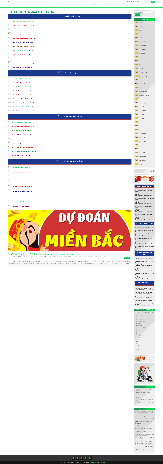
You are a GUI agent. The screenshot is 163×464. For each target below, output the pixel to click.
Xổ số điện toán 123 (143, 76)
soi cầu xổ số (149, 444)
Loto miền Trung (142, 145)
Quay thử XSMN (142, 152)
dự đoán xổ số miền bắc (141, 425)
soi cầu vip (144, 444)
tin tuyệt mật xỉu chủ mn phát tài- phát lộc (22, 122)
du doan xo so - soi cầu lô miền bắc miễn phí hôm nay (23, 261)
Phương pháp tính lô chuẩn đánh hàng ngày (144, 428)
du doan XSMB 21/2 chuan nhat (75, 261)
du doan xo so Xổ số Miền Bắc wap (145, 421)
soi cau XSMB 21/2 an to (56, 263)
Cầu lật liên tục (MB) (143, 87)
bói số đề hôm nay (137, 411)
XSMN (83, 4)
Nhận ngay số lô (57, 4)
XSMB (78, 4)
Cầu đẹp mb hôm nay (102, 2)
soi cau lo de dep (145, 430)
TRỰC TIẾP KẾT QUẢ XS (69, 4)
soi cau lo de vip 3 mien (138, 434)
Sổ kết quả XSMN (142, 41)
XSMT (88, 4)
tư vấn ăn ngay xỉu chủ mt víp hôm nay (21, 167)
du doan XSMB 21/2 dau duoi (101, 261)
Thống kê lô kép (142, 110)
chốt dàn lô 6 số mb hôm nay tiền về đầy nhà (22, 78)
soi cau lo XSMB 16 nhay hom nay (143, 435)
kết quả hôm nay (96, 4)
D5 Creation (92, 462)
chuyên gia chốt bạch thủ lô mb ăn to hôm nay (22, 21)
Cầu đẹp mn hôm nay (128, 2)
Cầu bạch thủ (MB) (143, 84)
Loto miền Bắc (142, 137)
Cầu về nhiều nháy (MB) (144, 95)
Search (137, 14)
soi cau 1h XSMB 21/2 (23, 263)
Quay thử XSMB (142, 149)
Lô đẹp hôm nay (144, 427)
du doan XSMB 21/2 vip (113, 261)
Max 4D (141, 64)
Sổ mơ (54, 6)
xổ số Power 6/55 (142, 57)
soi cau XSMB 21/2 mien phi (93, 263)
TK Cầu (128, 4)
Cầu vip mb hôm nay (89, 2)
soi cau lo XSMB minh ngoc (146, 437)
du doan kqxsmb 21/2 (63, 261)
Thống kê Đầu (142, 114)
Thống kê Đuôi (142, 118)
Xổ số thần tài (142, 80)
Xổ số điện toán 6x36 (143, 72)
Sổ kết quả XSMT (142, 45)
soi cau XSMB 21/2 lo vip (81, 263)
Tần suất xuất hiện (143, 129)
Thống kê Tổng (142, 126)
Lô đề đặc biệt (140, 2)
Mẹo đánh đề (150, 427)
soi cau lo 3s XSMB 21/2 (46, 263)
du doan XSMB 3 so (122, 261)
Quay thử (148, 4)
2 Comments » (14, 265)
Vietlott (113, 4)
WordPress (103, 462)
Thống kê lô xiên (142, 107)
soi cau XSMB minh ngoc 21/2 (105, 263)
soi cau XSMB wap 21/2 (117, 263)
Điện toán (121, 4)
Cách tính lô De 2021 (148, 412)
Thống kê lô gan (142, 103)
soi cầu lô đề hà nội (147, 443)
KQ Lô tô (142, 4)
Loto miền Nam (142, 141)
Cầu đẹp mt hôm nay (115, 2)
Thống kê (134, 4)
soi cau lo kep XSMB (145, 434)
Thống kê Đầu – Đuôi (143, 122)
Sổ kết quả (106, 4)
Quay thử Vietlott (143, 160)
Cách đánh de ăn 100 (139, 414)
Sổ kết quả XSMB (142, 38)
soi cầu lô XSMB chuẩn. (145, 441)
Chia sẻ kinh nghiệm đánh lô (145, 411)
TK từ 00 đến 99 (142, 133)
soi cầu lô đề (140, 443)
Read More (126, 257)
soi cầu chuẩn (139, 440)
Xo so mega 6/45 (142, 53)
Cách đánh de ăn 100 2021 (148, 414)
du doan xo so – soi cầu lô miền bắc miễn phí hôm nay (67, 2)
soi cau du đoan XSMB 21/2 (34, 263)
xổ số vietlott (142, 49)
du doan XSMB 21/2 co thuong (88, 261)
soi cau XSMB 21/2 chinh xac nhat (69, 263)
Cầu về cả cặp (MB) (143, 91)
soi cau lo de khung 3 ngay (146, 431)
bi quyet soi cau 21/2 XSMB (53, 261)
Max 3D (141, 61)
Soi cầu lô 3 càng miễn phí (145, 440)
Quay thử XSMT (142, 156)
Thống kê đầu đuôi (143, 99)
